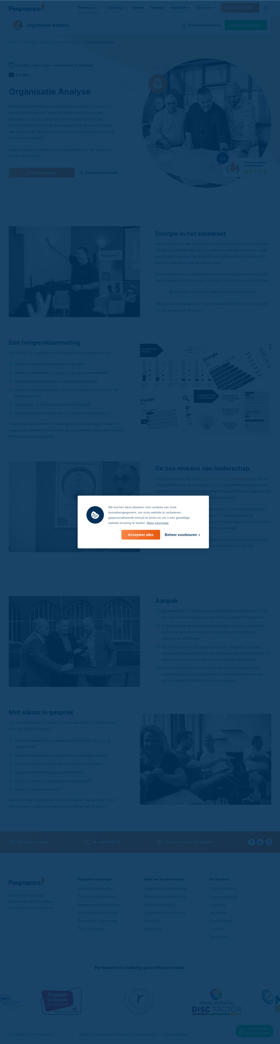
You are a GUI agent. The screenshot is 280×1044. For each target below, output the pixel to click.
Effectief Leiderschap (95, 888)
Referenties (219, 937)
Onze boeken (221, 921)
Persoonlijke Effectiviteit (98, 912)
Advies (138, 7)
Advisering (153, 929)
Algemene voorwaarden (96, 1034)
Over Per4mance (223, 888)
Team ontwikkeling (159, 905)
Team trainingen (91, 929)
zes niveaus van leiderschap (225, 478)
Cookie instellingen (174, 1034)
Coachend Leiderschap (97, 896)
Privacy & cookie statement (137, 1034)
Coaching (114, 7)
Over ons (204, 7)
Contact (216, 929)
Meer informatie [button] (158, 523)
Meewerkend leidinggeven (99, 905)
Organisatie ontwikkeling (164, 912)
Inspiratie (178, 7)
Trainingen (86, 7)
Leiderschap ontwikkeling (165, 888)
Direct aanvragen (41, 173)
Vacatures (218, 912)
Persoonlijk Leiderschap (98, 921)
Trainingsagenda (224, 896)
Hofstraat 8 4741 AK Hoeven (189, 842)
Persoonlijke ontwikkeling (165, 896)
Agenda (157, 7)
